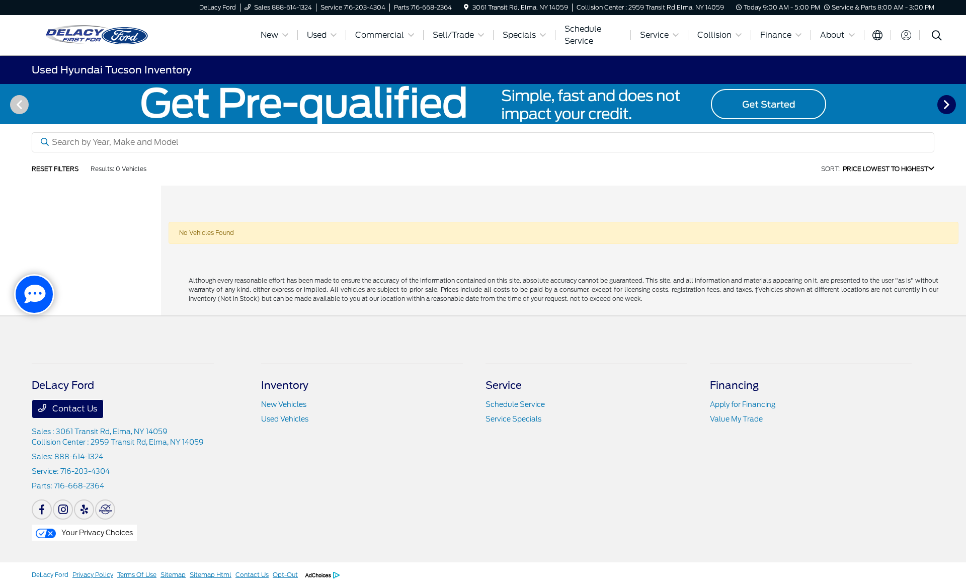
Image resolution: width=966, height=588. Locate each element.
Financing (734, 385)
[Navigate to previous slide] (7, 104)
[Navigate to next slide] (958, 104)
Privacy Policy (92, 574)
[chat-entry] (34, 294)
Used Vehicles (284, 419)
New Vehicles (283, 404)
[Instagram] (63, 509)
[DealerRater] (105, 509)
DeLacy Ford (50, 574)
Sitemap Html (210, 574)
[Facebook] (42, 509)
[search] (937, 36)
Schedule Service (515, 404)
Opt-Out (285, 574)
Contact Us (73, 408)
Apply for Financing (742, 404)
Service (504, 385)
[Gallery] (483, 104)
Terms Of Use (136, 574)
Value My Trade (736, 419)
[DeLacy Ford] (140, 34)
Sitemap (173, 574)
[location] (466, 7)
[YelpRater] (84, 509)
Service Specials (513, 419)
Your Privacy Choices (96, 533)
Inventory (284, 385)
